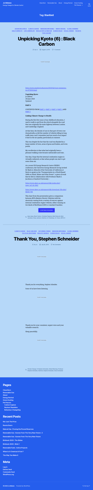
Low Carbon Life (29, 31)
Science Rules (57, 31)
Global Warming (72, 28)
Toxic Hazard (46, 33)
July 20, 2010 (45, 244)
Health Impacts (17, 31)
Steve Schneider (58, 370)
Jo (37, 49)
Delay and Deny (32, 231)
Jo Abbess (7, 3)
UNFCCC (63, 218)
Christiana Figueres (47, 216)
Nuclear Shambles (11, 407)
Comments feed (9, 472)
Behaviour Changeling (12, 410)
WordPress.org (8, 474)
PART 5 (28, 112)
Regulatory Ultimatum (44, 31)
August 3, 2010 (46, 49)
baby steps (30, 216)
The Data (78, 31)
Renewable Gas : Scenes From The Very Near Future (22, 437)
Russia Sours (7, 425)
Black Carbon (37, 216)
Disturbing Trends (44, 231)
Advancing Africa (21, 28)
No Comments (57, 244)
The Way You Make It (10, 455)
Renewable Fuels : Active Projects (15, 448)
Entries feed (7, 469)
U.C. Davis (57, 218)
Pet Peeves (77, 5)
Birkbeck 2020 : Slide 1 (11, 444)
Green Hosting (78, 3)
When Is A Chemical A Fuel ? (13, 451)
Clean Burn (42, 3)
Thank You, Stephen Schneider (46, 239)
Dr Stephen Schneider (42, 369)
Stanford (44, 218)
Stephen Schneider (48, 370)
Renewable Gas (52, 3)
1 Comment (57, 49)
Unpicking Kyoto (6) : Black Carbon (46, 41)
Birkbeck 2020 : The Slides (13, 440)
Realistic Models (43, 233)
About (60, 3)
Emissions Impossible (47, 28)
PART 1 (42, 109)
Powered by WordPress (23, 486)
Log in (5, 467)
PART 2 (48, 109)
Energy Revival (68, 3)
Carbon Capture (10, 405)
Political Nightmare (29, 233)
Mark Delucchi (56, 216)
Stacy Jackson (37, 218)
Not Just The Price (9, 422)
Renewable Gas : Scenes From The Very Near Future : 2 (23, 433)
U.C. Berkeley (50, 218)
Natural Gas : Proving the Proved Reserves (18, 429)
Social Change (69, 31)
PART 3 (54, 109)
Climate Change (33, 28)
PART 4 (60, 109)
